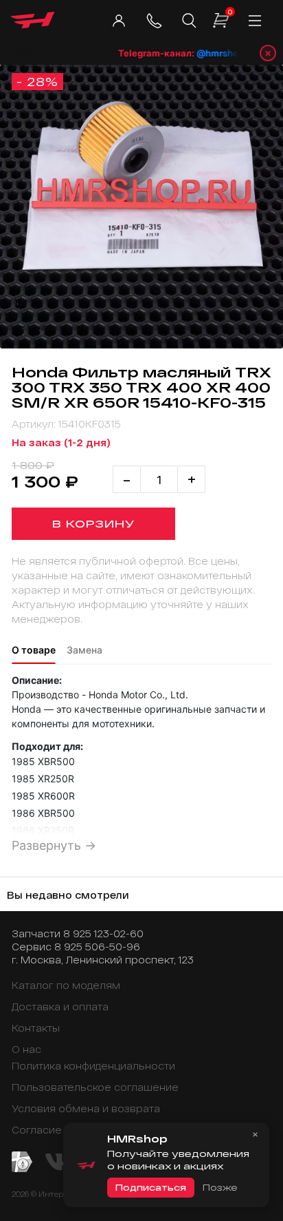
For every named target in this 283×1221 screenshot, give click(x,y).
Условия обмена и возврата (86, 1108)
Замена (84, 650)
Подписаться (150, 1187)
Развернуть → (54, 845)
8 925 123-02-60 (103, 933)
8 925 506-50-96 (97, 946)
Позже (220, 1187)
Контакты (36, 1028)
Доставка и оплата (60, 1006)
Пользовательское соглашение (95, 1087)
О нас (26, 1049)
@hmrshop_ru (221, 53)
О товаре (34, 650)
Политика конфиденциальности (93, 1066)
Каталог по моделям (66, 985)
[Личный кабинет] (118, 20)
